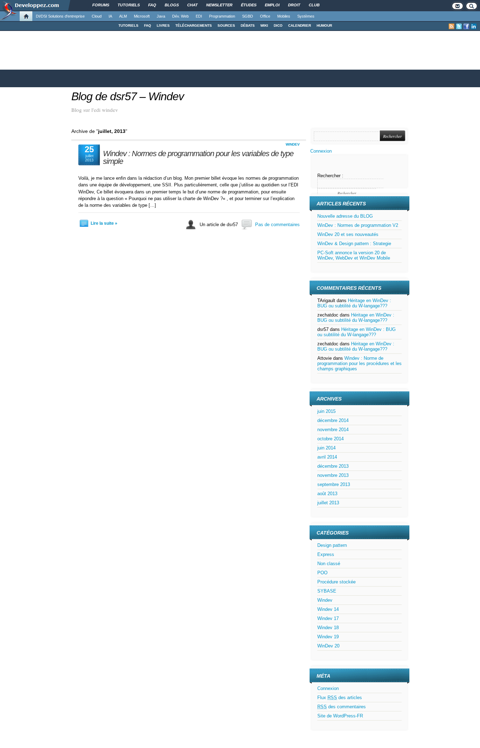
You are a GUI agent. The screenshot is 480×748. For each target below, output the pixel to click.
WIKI (264, 25)
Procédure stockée (336, 581)
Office (265, 16)
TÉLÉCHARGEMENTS (193, 25)
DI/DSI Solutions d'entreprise (60, 16)
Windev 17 (328, 618)
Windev (293, 144)
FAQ (147, 25)
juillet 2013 (328, 502)
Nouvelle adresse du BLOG (345, 216)
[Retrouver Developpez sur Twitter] (459, 26)
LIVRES (163, 25)
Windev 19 (328, 636)
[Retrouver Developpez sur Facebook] (466, 26)
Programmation (222, 16)
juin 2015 (326, 411)
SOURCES (226, 25)
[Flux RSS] (451, 26)
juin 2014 (326, 447)
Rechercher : (330, 175)
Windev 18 (328, 627)
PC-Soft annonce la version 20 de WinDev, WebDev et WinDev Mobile (353, 255)
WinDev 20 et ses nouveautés (347, 234)
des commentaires (341, 706)
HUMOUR (324, 25)
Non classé (328, 563)
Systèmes (305, 16)
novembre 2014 (333, 429)
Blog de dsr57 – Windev (127, 96)
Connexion (321, 151)
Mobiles (283, 16)
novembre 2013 (333, 475)
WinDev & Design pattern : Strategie (354, 243)
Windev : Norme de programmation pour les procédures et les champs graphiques (359, 363)
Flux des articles (339, 697)
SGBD (247, 16)
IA (110, 16)
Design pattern (332, 545)
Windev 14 (328, 609)
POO (322, 572)
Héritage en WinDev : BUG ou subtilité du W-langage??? (354, 303)
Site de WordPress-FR (340, 715)
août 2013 (327, 493)
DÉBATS (248, 25)
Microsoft (142, 16)
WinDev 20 (328, 645)
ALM (123, 16)
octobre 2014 (330, 438)
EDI (199, 16)
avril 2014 (327, 457)
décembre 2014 (333, 420)
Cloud (97, 16)
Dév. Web (180, 16)
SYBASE (326, 591)
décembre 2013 (333, 466)
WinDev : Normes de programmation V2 (357, 225)
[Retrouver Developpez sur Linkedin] (473, 26)
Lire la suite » (104, 223)
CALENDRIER (299, 25)
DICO (278, 25)
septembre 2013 (333, 484)
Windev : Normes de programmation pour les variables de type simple (198, 157)
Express (325, 554)
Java (161, 16)
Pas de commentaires (277, 224)
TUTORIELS (128, 25)
